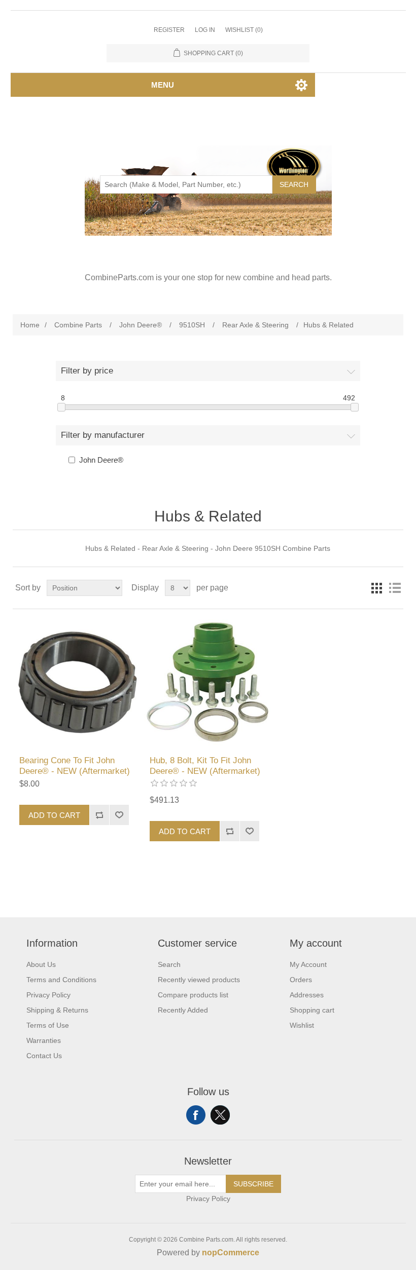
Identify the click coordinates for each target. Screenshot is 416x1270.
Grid (376, 588)
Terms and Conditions (61, 980)
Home (30, 325)
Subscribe (253, 1184)
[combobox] (186, 184)
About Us (41, 964)
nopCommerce (230, 1252)
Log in (205, 29)
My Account (308, 964)
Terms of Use (47, 1025)
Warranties (43, 1040)
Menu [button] (162, 85)
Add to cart (54, 815)
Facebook (195, 1115)
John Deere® (101, 460)
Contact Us (44, 1056)
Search (294, 184)
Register (169, 29)
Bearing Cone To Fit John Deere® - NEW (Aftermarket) (74, 765)
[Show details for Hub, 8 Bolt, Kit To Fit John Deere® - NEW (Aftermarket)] (208, 682)
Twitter (220, 1115)
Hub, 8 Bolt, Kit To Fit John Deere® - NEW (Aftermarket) (205, 765)
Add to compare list (99, 815)
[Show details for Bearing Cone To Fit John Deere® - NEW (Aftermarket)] (77, 682)
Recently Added (183, 1010)
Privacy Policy (48, 995)
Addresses (307, 995)
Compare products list (193, 995)
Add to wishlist (119, 815)
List (395, 588)
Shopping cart (312, 1010)
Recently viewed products (199, 980)
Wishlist (302, 1025)
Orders (301, 980)
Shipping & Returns (57, 1010)
